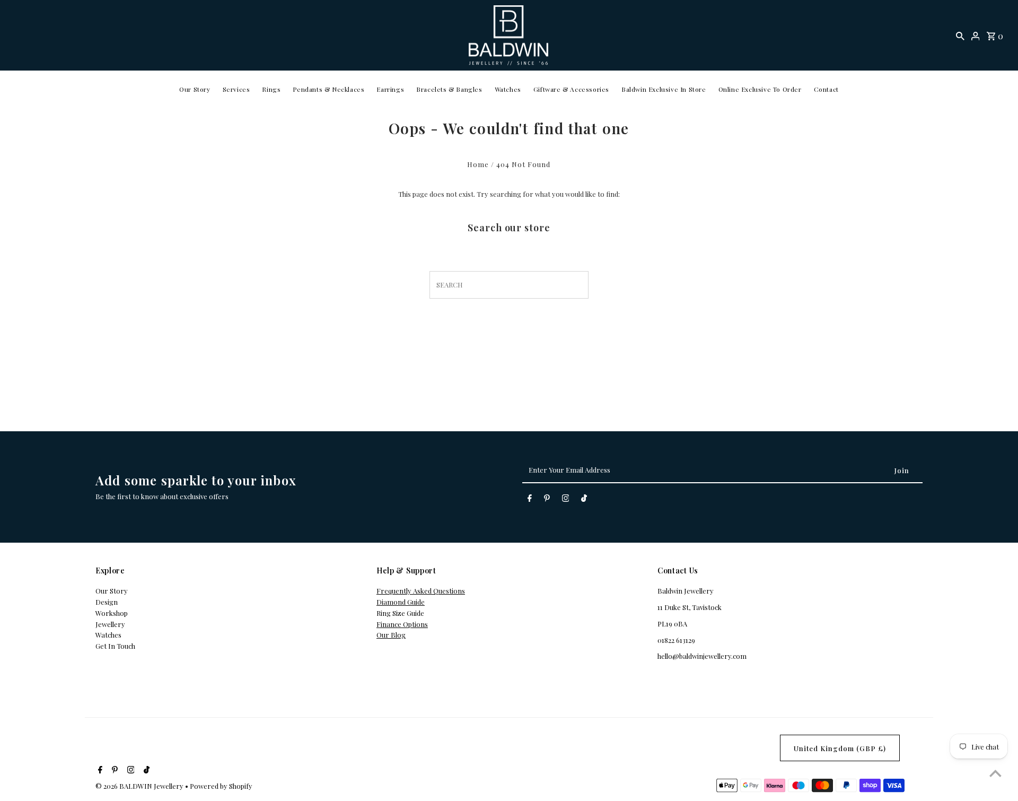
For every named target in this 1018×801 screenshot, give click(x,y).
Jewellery (110, 624)
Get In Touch (115, 645)
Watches (508, 89)
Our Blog (391, 634)
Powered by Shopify (221, 785)
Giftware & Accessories (571, 89)
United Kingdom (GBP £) (840, 748)
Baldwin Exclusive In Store (663, 89)
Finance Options (402, 624)
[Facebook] (530, 500)
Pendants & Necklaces (328, 89)
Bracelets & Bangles (449, 89)
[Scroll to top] (995, 773)
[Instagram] (565, 500)
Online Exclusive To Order (760, 89)
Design (106, 601)
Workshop (111, 612)
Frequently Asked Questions (420, 590)
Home (478, 164)
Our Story (194, 89)
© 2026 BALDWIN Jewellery (140, 785)
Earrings (390, 89)
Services (236, 89)
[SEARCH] (960, 35)
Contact (826, 89)
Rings (271, 89)
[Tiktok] (584, 500)
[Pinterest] (547, 500)
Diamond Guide (400, 601)
